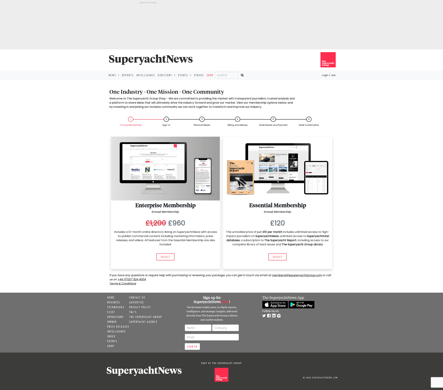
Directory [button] (165, 75)
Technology (116, 307)
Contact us (137, 297)
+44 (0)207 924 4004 (131, 279)
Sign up (192, 346)
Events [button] (183, 75)
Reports (128, 75)
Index (111, 336)
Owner (112, 321)
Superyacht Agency (143, 321)
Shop (210, 75)
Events (112, 341)
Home (111, 297)
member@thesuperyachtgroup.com (297, 275)
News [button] (113, 75)
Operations (115, 316)
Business (113, 302)
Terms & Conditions (122, 284)
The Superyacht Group (145, 316)
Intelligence (145, 75)
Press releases (118, 326)
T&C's (133, 312)
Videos (199, 75)
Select (165, 256)
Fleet (111, 312)
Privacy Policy (140, 307)
